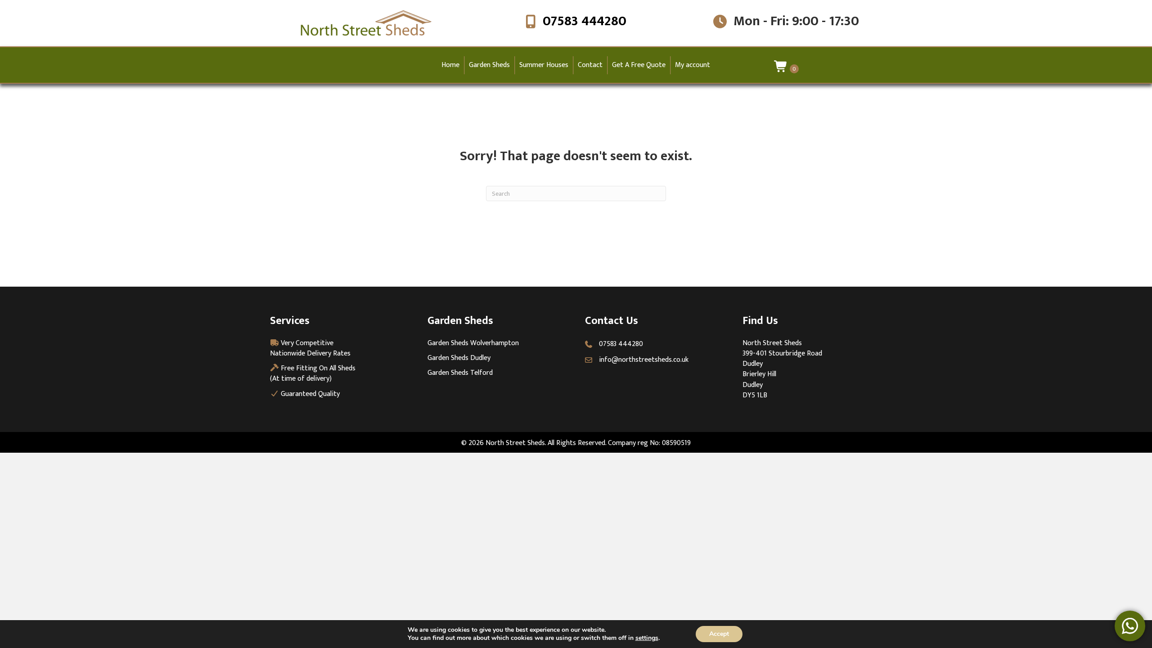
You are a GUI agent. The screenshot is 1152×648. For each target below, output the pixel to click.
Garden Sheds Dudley (459, 358)
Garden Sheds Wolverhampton (473, 343)
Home (450, 65)
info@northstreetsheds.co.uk (643, 360)
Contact (590, 65)
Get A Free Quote (639, 65)
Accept (719, 634)
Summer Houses (543, 65)
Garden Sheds (489, 65)
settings (646, 638)
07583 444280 (584, 21)
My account (692, 65)
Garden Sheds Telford (460, 373)
